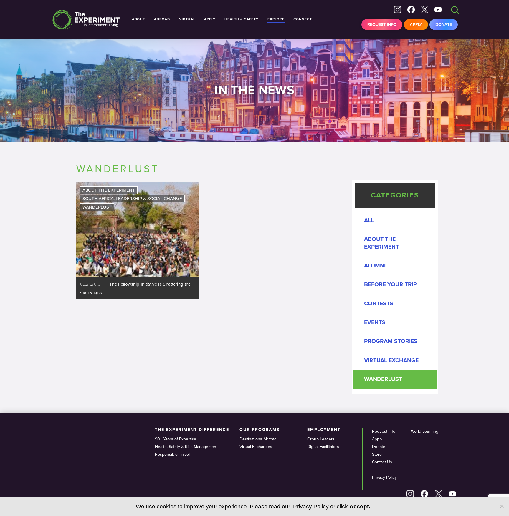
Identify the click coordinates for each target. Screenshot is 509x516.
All (369, 220)
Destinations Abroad (258, 439)
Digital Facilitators (323, 446)
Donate (443, 24)
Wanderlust (97, 207)
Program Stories (390, 341)
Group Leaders (321, 439)
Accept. (360, 506)
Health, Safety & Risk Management (186, 446)
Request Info (381, 24)
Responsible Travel (172, 454)
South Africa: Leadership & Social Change (132, 198)
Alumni (375, 265)
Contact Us (382, 462)
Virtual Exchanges (255, 446)
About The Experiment (108, 190)
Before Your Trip (390, 284)
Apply (416, 24)
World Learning (424, 431)
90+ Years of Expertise (175, 439)
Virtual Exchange (391, 360)
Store (377, 454)
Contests (378, 303)
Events (374, 322)
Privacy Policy (384, 477)
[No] (502, 506)
